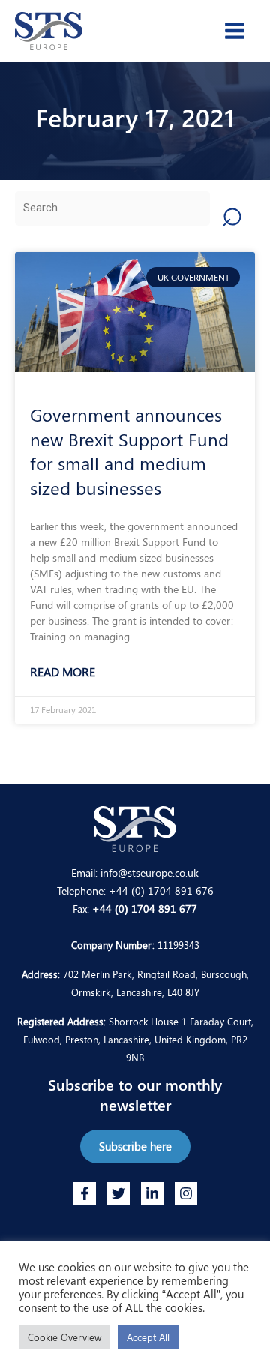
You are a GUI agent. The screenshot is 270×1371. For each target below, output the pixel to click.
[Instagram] (186, 1193)
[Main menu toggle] (234, 30)
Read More (62, 672)
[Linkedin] (152, 1193)
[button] (135, 1146)
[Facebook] (85, 1193)
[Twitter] (118, 1193)
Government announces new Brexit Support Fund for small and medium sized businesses (129, 450)
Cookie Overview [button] (64, 1336)
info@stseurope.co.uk (149, 872)
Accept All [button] (148, 1336)
